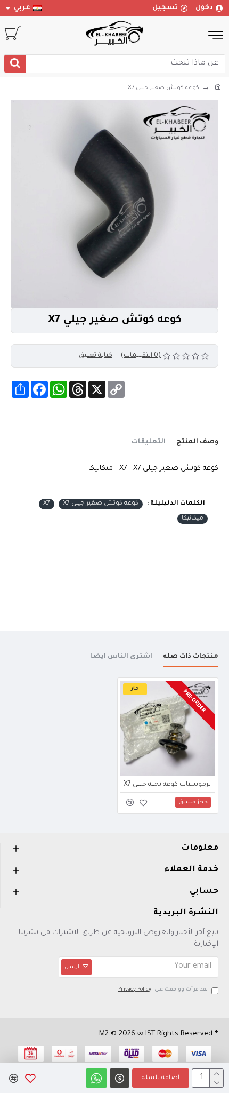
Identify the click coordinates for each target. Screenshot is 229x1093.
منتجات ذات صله (190, 656)
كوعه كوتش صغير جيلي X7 (100, 503)
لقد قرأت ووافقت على (163, 990)
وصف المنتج (197, 442)
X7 (46, 503)
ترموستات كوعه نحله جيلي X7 (167, 784)
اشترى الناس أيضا (121, 656)
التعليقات (149, 442)
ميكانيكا (192, 518)
